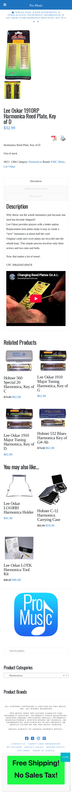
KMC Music (58, 161)
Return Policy (55, 747)
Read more (19, 367)
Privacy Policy (34, 747)
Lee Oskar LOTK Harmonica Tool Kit (18, 569)
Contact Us (18, 744)
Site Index (23, 751)
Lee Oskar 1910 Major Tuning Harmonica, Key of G (52, 383)
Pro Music (36, 5)
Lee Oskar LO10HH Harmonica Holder (19, 507)
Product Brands (15, 691)
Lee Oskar (9, 166)
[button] (8, 34)
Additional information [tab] (35, 188)
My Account (14, 747)
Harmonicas (35, 161)
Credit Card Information (44, 744)
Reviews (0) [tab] (36, 196)
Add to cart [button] (20, 424)
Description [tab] (36, 181)
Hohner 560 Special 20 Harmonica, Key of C (19, 384)
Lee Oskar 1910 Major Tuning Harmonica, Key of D (19, 442)
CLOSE (65, 757)
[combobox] (36, 675)
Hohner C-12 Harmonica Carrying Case (48, 515)
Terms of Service (44, 751)
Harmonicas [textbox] (35, 675)
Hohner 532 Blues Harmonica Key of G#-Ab (52, 437)
